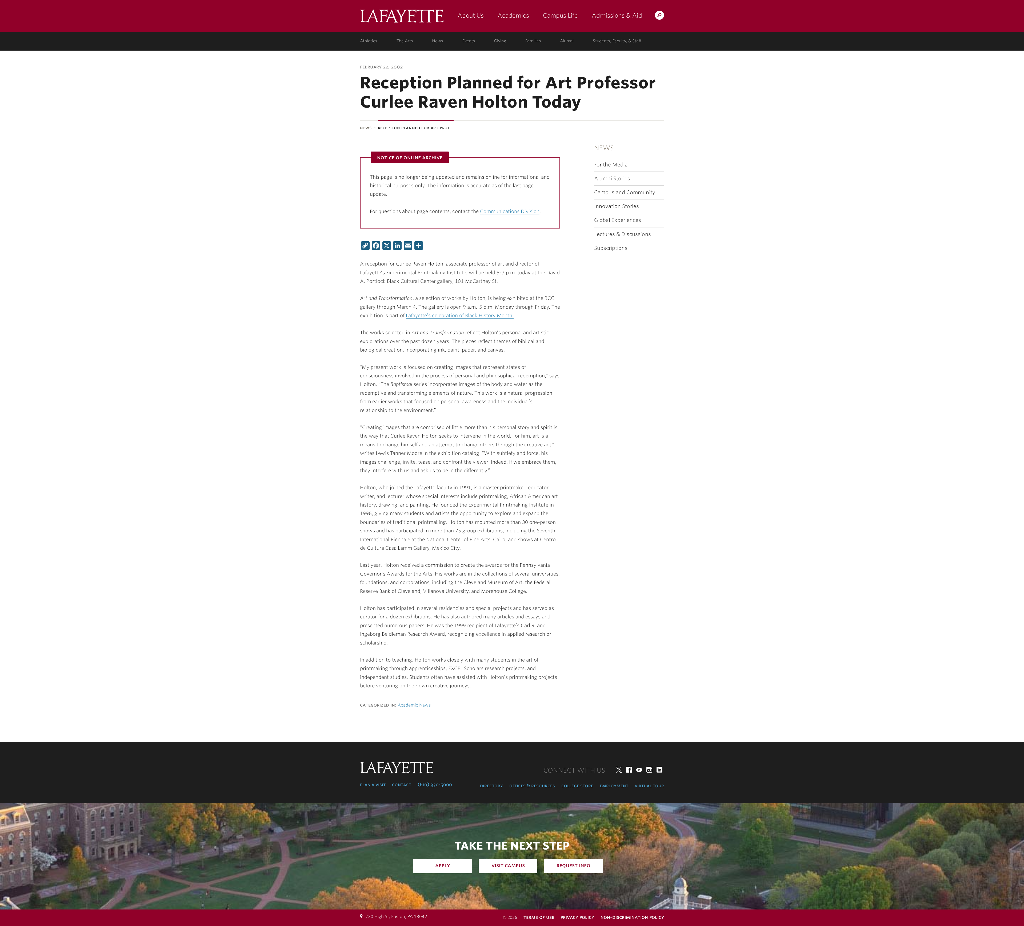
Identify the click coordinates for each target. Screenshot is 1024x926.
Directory (491, 785)
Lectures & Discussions (622, 234)
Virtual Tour (649, 785)
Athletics (368, 41)
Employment (614, 785)
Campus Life (560, 15)
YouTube (639, 769)
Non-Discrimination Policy (632, 917)
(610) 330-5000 (435, 784)
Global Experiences (617, 220)
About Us (471, 15)
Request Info (573, 865)
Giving (500, 41)
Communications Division (509, 211)
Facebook (629, 769)
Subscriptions (610, 248)
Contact (401, 784)
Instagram (649, 769)
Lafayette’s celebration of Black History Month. (460, 315)
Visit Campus (508, 865)
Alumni (567, 41)
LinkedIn (659, 769)
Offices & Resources (532, 785)
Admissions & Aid (617, 15)
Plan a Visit (373, 784)
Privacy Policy (577, 917)
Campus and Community (624, 192)
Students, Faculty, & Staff (617, 41)
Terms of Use (538, 917)
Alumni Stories (612, 179)
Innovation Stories (616, 206)
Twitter (618, 769)
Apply (442, 865)
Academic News (414, 705)
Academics (513, 15)
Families (533, 41)
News (437, 41)
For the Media (611, 165)
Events (468, 41)
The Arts (405, 41)
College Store (577, 785)
